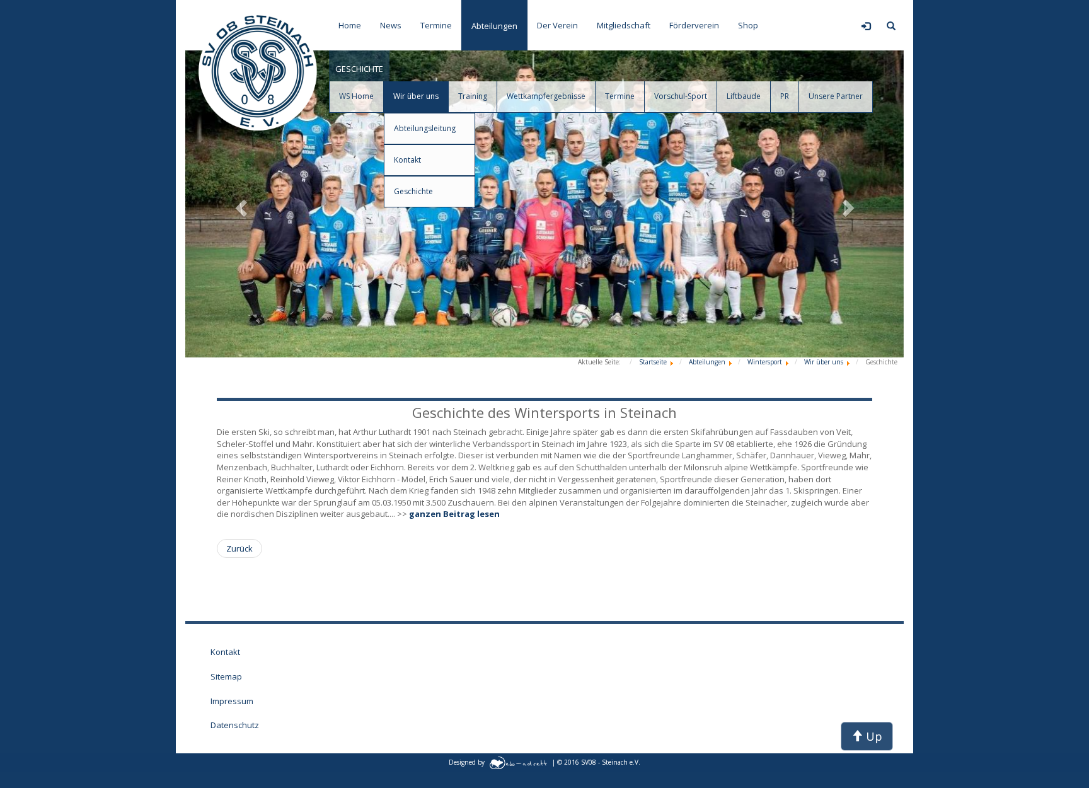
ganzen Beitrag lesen (454, 513)
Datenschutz (234, 725)
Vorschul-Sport (680, 96)
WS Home (356, 96)
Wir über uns (416, 96)
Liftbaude (744, 96)
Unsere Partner (836, 96)
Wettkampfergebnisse (546, 96)
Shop (748, 25)
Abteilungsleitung (425, 128)
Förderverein (694, 25)
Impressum (231, 701)
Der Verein (557, 25)
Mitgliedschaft (623, 25)
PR (784, 96)
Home (349, 25)
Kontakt (407, 159)
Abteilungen (494, 26)
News (390, 25)
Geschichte (413, 191)
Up (872, 736)
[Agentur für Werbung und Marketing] (518, 761)
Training (472, 96)
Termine (436, 25)
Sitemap (226, 676)
